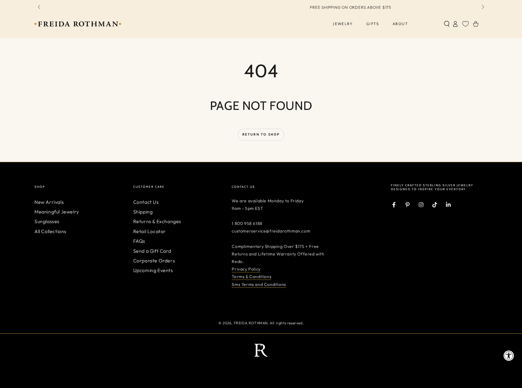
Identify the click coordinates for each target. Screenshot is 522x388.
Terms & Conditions (251, 276)
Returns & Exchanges (157, 221)
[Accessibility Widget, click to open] (509, 355)
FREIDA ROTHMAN (251, 323)
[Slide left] (39, 7)
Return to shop (261, 134)
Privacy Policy (246, 269)
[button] (447, 23)
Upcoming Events (153, 270)
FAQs (139, 241)
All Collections (50, 231)
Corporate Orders (154, 261)
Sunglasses (47, 221)
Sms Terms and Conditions (259, 284)
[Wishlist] (465, 23)
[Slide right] (482, 7)
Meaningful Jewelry (56, 212)
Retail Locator (149, 231)
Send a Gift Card (152, 251)
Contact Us (146, 202)
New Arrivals (49, 202)
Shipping (143, 212)
